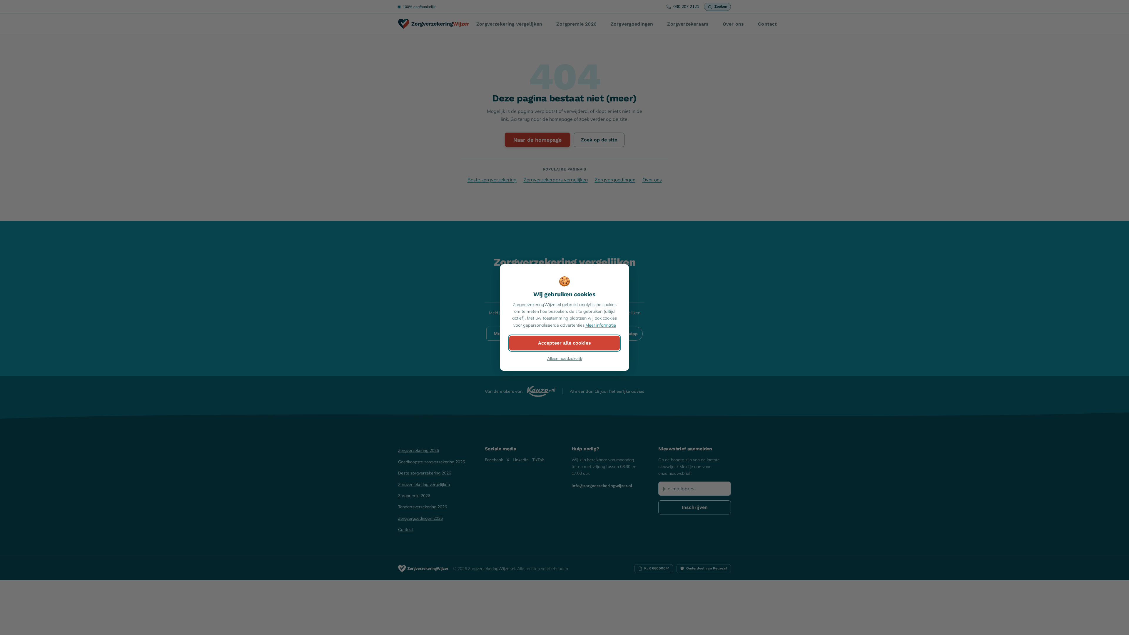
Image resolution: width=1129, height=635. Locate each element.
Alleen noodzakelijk (564, 358)
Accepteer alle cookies (564, 343)
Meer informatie (600, 325)
